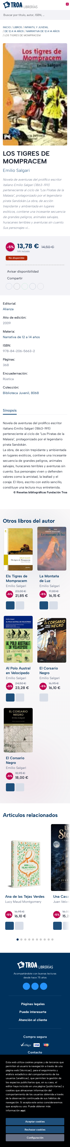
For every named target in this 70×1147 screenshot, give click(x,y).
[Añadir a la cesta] (10, 605)
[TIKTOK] (43, 986)
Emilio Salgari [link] (16, 170)
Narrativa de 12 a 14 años (43, 31)
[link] (20, 605)
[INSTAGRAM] (26, 986)
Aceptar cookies (35, 1121)
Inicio (7, 27)
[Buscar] (64, 15)
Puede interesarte (32, 1012)
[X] (35, 986)
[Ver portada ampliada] (35, 94)
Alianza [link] (8, 309)
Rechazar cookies (35, 1129)
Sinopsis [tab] (10, 410)
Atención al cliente (33, 1020)
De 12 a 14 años (14, 31)
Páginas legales (33, 1004)
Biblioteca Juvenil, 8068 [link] (21, 393)
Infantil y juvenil (36, 27)
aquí (22, 1110)
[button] (18, 939)
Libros (17, 27)
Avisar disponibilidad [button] (23, 271)
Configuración (35, 1137)
